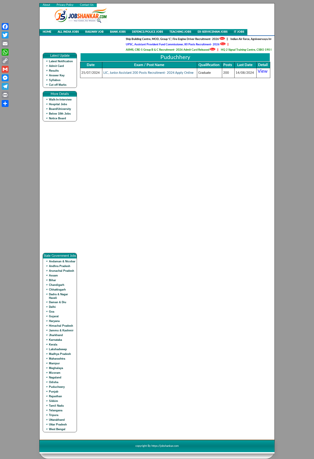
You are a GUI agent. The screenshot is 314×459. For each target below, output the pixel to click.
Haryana (54, 321)
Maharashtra (57, 358)
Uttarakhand (57, 419)
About (46, 5)
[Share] (5, 103)
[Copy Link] (5, 60)
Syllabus (54, 80)
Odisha (53, 382)
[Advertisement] (61, 189)
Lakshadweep (58, 349)
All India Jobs (68, 32)
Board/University (60, 109)
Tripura (53, 415)
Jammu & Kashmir (61, 330)
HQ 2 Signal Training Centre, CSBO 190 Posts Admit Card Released (256, 50)
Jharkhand (56, 335)
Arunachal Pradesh (61, 270)
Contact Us (87, 5)
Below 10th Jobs (60, 113)
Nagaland (55, 377)
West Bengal (57, 429)
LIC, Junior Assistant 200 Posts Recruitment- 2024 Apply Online (148, 72)
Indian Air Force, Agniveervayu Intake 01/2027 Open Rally (260, 39)
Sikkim (53, 401)
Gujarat (54, 316)
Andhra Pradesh (59, 266)
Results (54, 70)
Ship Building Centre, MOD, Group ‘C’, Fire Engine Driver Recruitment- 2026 (166, 39)
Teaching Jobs (180, 32)
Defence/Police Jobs (147, 32)
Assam (53, 275)
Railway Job (94, 32)
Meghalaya (56, 368)
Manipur (54, 363)
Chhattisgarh (57, 289)
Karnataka (55, 339)
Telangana (55, 410)
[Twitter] (5, 35)
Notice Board (57, 118)
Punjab (53, 391)
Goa (51, 311)
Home (47, 32)
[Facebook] (5, 26)
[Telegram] (5, 86)
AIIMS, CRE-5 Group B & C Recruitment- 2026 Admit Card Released (161, 50)
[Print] (5, 95)
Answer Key (57, 75)
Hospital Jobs (58, 104)
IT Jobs (239, 32)
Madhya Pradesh (60, 354)
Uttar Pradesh (58, 424)
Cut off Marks (57, 84)
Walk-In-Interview (60, 99)
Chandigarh (56, 284)
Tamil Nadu (56, 405)
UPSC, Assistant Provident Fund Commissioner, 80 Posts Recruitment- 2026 (166, 44)
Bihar (52, 280)
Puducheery (57, 386)
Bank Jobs (118, 32)
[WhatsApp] (5, 52)
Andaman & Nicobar (62, 261)
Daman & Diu (57, 302)
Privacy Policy (65, 5)
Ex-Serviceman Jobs (212, 32)
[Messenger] (5, 78)
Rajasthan (55, 396)
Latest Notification (61, 61)
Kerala (53, 344)
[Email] (5, 43)
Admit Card (56, 66)
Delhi (52, 306)
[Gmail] (5, 69)
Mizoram (54, 372)
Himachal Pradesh (61, 325)
